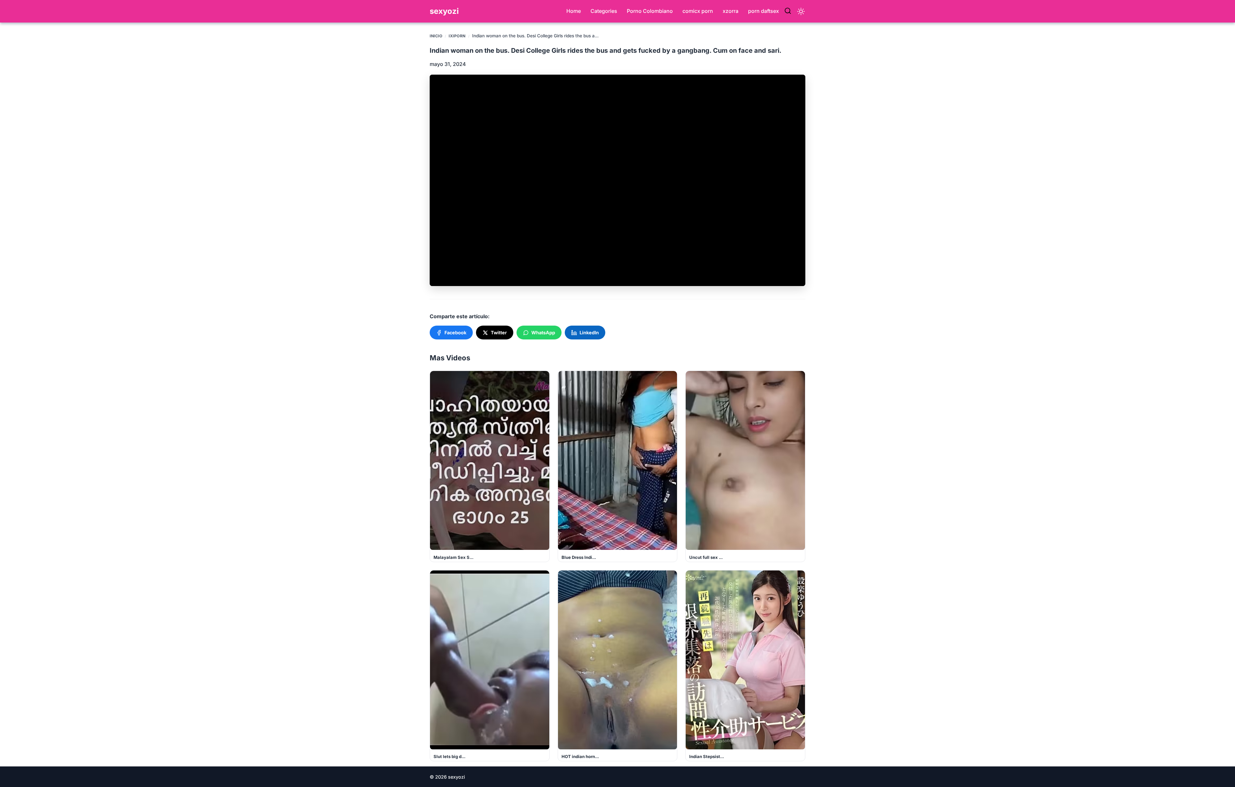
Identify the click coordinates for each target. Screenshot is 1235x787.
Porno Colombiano (650, 11)
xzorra (730, 11)
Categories (603, 11)
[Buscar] (787, 11)
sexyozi (444, 11)
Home (573, 11)
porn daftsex (763, 11)
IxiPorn (457, 35)
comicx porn (697, 11)
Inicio (436, 35)
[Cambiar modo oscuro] (801, 11)
